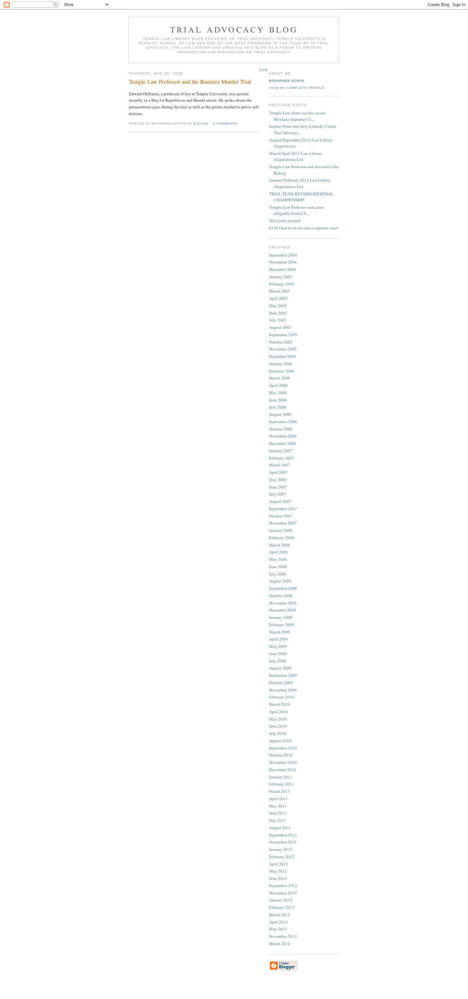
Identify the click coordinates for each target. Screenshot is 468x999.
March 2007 (279, 465)
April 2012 (278, 864)
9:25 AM (201, 123)
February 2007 (281, 458)
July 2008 (277, 574)
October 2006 (281, 429)
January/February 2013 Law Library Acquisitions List (300, 183)
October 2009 (281, 682)
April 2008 (278, 552)
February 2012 (281, 856)
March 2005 (279, 291)
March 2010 (279, 704)
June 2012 (278, 878)
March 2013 (279, 914)
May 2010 (278, 719)
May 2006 (278, 392)
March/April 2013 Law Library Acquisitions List (295, 156)
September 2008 (283, 588)
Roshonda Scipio (286, 81)
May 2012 (278, 871)
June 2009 (278, 653)
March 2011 (279, 791)
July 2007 (277, 494)
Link (263, 69)
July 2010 (277, 733)
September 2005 (283, 334)
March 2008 (279, 545)
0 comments (225, 123)
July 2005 (277, 320)
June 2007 (278, 487)
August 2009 (280, 668)
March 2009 (279, 632)
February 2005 (281, 284)
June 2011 (278, 813)
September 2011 (283, 835)
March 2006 (279, 378)
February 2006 (281, 371)
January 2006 (280, 363)
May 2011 (278, 806)
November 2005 (283, 349)
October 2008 (281, 595)
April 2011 (278, 798)
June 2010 (278, 726)
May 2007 (278, 479)
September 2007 (283, 508)
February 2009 (281, 624)
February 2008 (281, 537)
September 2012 (283, 885)
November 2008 (283, 603)
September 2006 (283, 421)
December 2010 (282, 769)
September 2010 (283, 748)
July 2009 (277, 661)
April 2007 (278, 472)
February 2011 (281, 784)
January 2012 (280, 849)
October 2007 (281, 516)
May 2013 (278, 929)
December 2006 (282, 443)
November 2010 (283, 762)
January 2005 (280, 276)
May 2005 (278, 305)
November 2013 (283, 936)
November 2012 (283, 893)
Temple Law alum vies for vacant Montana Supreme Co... (297, 116)
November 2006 (283, 436)
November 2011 (283, 842)
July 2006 (277, 407)
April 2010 (278, 711)
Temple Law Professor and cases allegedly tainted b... (296, 210)
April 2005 (278, 298)
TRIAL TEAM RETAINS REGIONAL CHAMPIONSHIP (301, 197)
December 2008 (282, 610)
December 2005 (282, 356)
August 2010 (280, 740)
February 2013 (281, 907)
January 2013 (280, 900)
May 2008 (278, 559)
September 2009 (283, 675)
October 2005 (281, 342)
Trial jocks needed (285, 220)
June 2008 (278, 566)
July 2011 (277, 820)
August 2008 (280, 581)
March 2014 (279, 943)
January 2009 (280, 617)
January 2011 (280, 777)
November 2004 (283, 262)
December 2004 (282, 269)
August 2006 (280, 414)
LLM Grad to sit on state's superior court (303, 228)
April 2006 (278, 385)
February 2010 (281, 697)
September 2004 (283, 255)
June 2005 (278, 313)
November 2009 (283, 690)
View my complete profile (296, 88)
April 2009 (278, 639)
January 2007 (280, 450)
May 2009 (278, 646)
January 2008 (280, 530)
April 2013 (278, 922)
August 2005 (280, 327)
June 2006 (278, 400)
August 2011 (280, 827)
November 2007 (283, 523)
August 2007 (280, 501)
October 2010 (281, 755)
